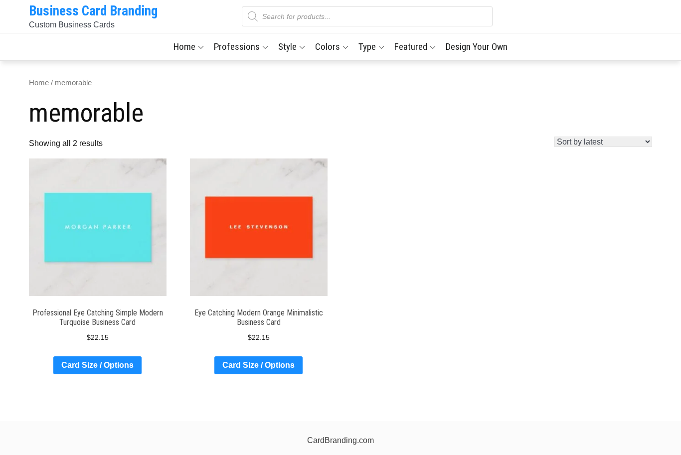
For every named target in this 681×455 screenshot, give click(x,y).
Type (367, 46)
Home (184, 46)
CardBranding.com (340, 440)
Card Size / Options (97, 365)
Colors (327, 46)
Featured (410, 46)
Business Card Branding (93, 11)
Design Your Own (477, 46)
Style (287, 46)
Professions (237, 46)
